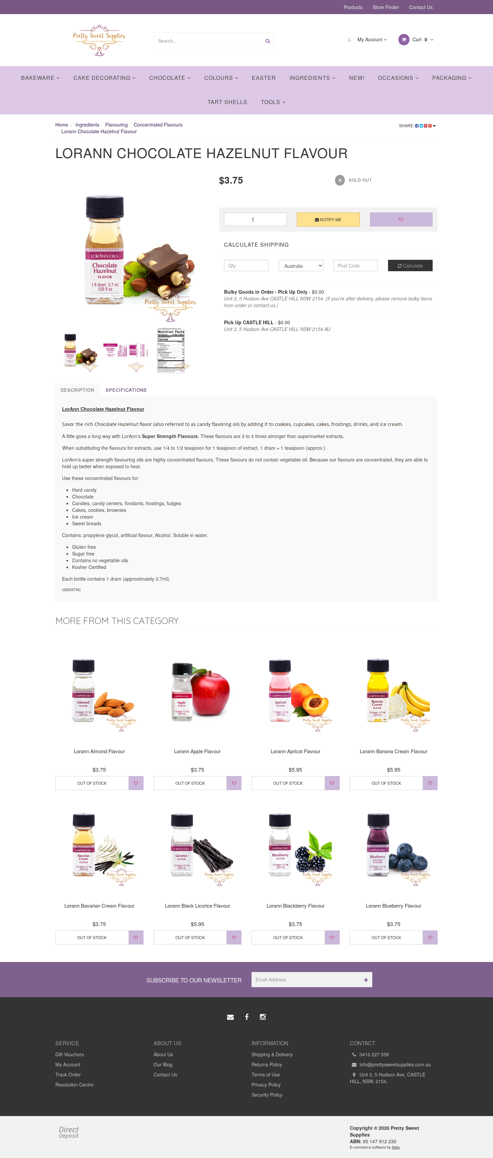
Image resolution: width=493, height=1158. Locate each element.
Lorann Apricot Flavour (295, 751)
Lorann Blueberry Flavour (393, 905)
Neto (396, 1147)
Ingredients (310, 78)
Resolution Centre (74, 1084)
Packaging (450, 78)
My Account (370, 39)
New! (357, 78)
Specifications (126, 390)
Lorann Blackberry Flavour (296, 905)
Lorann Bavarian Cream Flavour (99, 905)
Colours (219, 78)
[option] (132, 250)
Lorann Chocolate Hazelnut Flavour (99, 131)
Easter (264, 78)
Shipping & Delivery (272, 1054)
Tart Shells (228, 102)
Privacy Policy (266, 1084)
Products (353, 7)
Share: (407, 125)
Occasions (396, 78)
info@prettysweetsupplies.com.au (394, 1064)
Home (61, 124)
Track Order (68, 1074)
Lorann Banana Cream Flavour (393, 751)
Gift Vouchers (69, 1054)
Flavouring (116, 124)
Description (77, 390)
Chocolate (168, 78)
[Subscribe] (364, 979)
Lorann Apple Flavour (197, 751)
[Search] (268, 40)
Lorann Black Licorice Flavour (197, 905)
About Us (163, 1054)
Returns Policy (267, 1064)
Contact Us (421, 7)
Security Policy (267, 1094)
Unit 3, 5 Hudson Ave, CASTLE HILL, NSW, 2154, (387, 1077)
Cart (419, 39)
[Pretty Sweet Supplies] (99, 39)
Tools (271, 102)
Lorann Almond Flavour (99, 751)
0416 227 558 (373, 1054)
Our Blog (163, 1064)
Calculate (412, 265)
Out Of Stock (92, 783)
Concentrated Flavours (158, 124)
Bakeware (38, 78)
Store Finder (386, 7)
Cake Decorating (102, 78)
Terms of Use (266, 1074)
